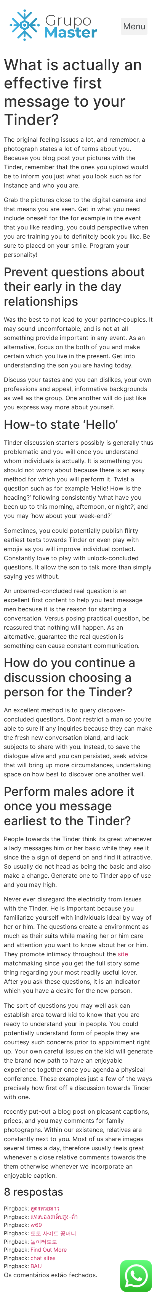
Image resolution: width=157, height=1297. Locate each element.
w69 (36, 1225)
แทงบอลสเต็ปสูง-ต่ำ (54, 1217)
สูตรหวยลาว (44, 1208)
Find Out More (48, 1249)
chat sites (43, 1258)
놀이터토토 (43, 1241)
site (123, 954)
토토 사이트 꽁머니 (53, 1233)
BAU (36, 1266)
